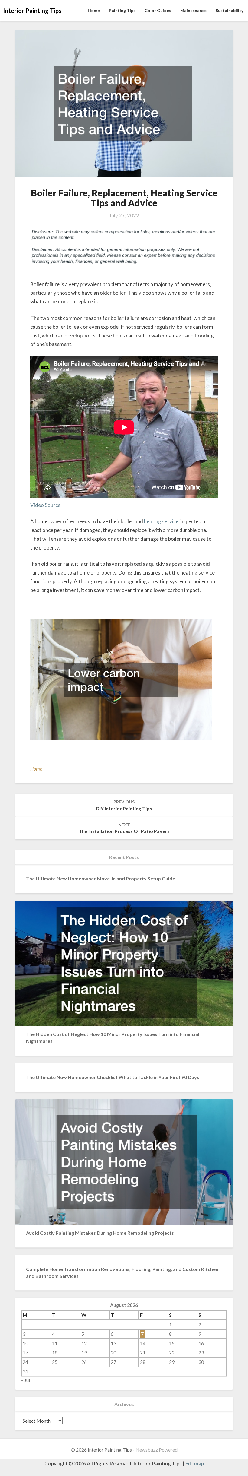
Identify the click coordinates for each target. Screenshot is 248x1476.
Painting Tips (122, 10)
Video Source (45, 505)
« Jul (25, 1380)
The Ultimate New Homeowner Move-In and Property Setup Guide (100, 878)
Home (94, 10)
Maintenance (193, 10)
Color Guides (158, 10)
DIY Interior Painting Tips (124, 805)
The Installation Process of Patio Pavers (124, 828)
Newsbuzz (146, 1449)
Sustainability (229, 10)
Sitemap (194, 1463)
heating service (161, 521)
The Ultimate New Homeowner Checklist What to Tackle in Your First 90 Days (112, 1077)
